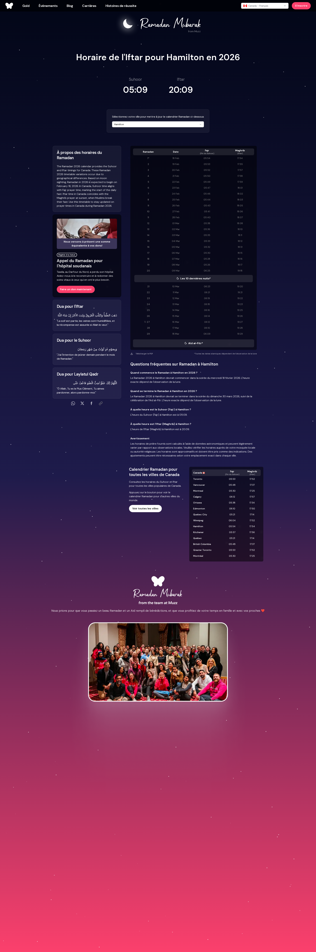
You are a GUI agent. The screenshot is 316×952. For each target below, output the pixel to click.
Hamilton (198, 526)
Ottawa (197, 502)
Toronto (197, 478)
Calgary (197, 496)
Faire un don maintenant (76, 289)
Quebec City (200, 514)
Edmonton (199, 508)
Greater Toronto (202, 550)
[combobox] (158, 124)
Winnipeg (198, 520)
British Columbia (202, 544)
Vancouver (199, 484)
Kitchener (198, 532)
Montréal (198, 555)
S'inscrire (301, 5)
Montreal (198, 490)
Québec (197, 538)
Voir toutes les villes (145, 508)
